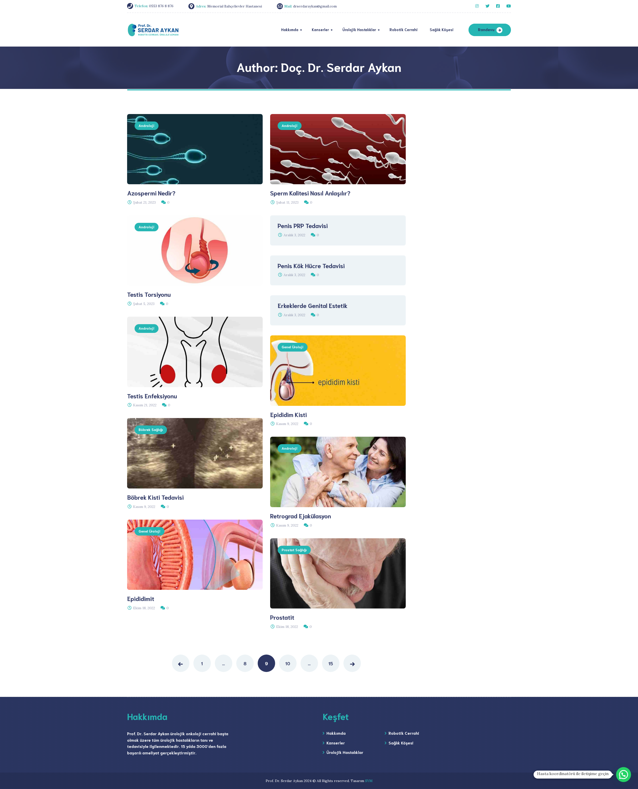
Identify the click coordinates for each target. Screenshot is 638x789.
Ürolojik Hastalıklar (344, 752)
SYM (369, 781)
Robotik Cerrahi (404, 732)
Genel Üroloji (293, 347)
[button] (623, 774)
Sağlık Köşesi (401, 742)
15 (330, 663)
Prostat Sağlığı (294, 549)
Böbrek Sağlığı (151, 429)
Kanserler (335, 742)
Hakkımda (336, 732)
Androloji (147, 125)
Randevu (486, 29)
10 (287, 663)
